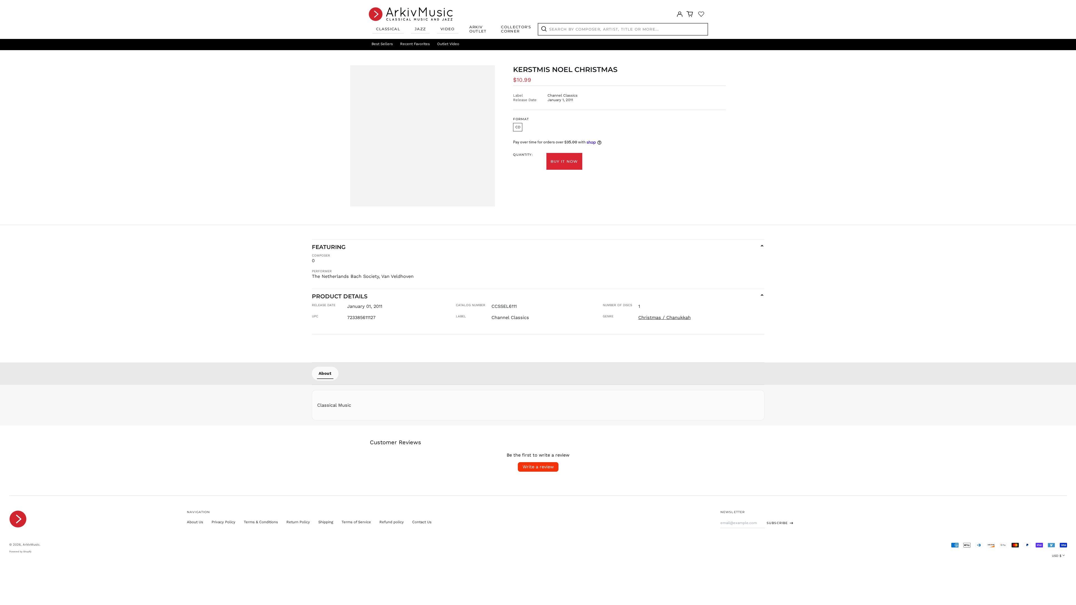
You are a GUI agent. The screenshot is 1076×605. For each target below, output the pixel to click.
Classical (388, 29)
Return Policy (298, 522)
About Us (195, 522)
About (325, 373)
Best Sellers (382, 44)
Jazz (420, 29)
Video (447, 29)
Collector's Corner (516, 29)
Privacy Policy (223, 522)
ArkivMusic (31, 544)
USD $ (1056, 556)
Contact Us (422, 522)
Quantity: (523, 155)
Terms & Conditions (261, 522)
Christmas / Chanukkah (664, 317)
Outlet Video (448, 44)
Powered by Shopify (20, 551)
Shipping (325, 522)
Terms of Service (356, 522)
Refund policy (391, 522)
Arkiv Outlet (478, 29)
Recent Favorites (415, 44)
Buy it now (564, 161)
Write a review (538, 466)
